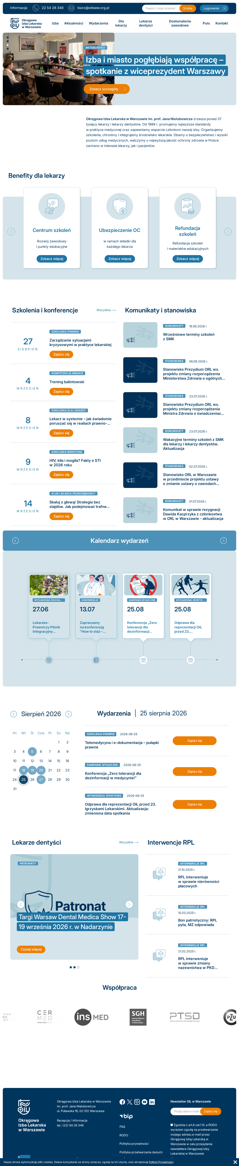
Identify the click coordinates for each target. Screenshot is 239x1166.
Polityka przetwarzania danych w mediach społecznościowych (141, 1154)
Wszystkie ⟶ (106, 310)
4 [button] (7, 48)
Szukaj (187, 8)
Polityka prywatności (134, 1143)
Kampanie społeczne (142, 600)
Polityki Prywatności (161, 1162)
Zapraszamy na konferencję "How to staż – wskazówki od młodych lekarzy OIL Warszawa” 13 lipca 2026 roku (94, 627)
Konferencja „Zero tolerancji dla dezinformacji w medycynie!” (142, 627)
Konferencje (90, 600)
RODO (124, 1135)
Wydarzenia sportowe (191, 600)
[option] (51, 227)
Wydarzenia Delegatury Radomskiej (49, 600)
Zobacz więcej (52, 259)
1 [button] (7, 37)
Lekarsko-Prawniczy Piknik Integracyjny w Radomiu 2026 (46, 627)
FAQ (122, 1126)
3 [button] (7, 45)
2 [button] (7, 41)
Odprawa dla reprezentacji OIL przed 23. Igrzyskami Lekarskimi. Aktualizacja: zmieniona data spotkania (188, 627)
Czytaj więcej (31, 949)
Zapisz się (61, 354)
